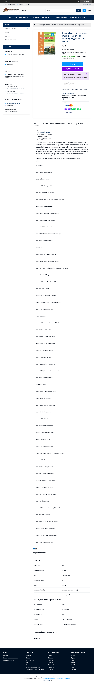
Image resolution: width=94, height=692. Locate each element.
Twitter (72, 667)
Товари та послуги (21, 17)
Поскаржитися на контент (48, 678)
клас (84, 142)
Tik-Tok (73, 664)
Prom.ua (56, 677)
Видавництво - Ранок (43, 132)
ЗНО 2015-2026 (30, 660)
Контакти (45, 17)
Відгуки (7, 36)
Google (73, 655)
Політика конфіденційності (63, 678)
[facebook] (34, 549)
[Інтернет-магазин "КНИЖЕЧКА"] (11, 12)
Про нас (36, 17)
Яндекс (73, 658)
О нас (7, 32)
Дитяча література (31, 664)
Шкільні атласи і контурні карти (35, 669)
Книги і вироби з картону (33, 667)
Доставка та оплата (60, 17)
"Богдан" (50, 662)
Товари (28, 658)
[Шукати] (78, 10)
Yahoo (72, 660)
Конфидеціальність (8, 660)
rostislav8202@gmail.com (14, 103)
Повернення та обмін (78, 17)
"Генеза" (50, 658)
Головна (8, 17)
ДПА (27, 662)
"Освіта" (50, 660)
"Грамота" (51, 667)
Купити (72, 64)
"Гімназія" (51, 664)
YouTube (73, 669)
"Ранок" (50, 655)
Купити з (69, 69)
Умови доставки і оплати (10, 658)
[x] (36, 549)
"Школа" (50, 669)
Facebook (73, 662)
